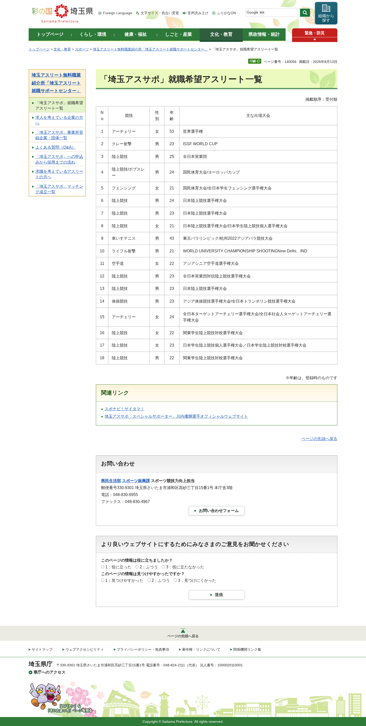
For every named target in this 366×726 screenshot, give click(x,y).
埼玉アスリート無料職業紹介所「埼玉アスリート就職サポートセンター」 (150, 49)
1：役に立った (118, 567)
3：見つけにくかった (197, 580)
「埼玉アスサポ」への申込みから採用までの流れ (59, 159)
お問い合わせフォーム (219, 510)
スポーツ (82, 49)
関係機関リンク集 (247, 649)
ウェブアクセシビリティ (84, 649)
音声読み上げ (197, 13)
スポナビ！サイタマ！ (124, 409)
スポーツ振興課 (136, 481)
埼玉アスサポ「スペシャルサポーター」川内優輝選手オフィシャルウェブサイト (176, 416)
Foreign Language (117, 13)
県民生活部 (111, 481)
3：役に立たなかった (185, 567)
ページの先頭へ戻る (319, 439)
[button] (314, 39)
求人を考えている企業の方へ (59, 120)
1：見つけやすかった (124, 580)
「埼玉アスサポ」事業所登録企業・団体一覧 (59, 135)
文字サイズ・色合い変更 (160, 13)
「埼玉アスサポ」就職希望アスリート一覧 (59, 105)
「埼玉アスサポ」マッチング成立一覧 (59, 189)
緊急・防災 (315, 33)
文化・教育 (62, 49)
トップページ (39, 49)
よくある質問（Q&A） (55, 147)
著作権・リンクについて (201, 649)
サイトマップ (42, 649)
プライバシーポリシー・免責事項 (143, 649)
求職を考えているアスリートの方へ (59, 174)
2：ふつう (149, 567)
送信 (219, 594)
